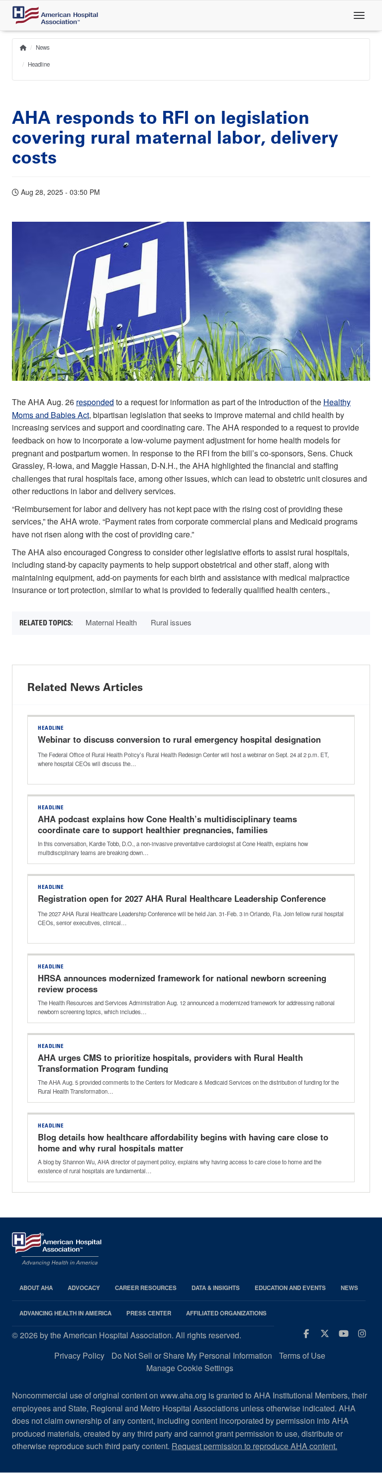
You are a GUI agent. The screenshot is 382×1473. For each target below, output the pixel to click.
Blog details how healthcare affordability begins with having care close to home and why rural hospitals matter (183, 1142)
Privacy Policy (79, 1355)
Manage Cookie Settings (189, 1368)
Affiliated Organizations (226, 1313)
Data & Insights (215, 1288)
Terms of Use (302, 1355)
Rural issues (171, 622)
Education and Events (290, 1288)
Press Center (148, 1313)
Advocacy (84, 1288)
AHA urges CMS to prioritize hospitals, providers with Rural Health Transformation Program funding (170, 1062)
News (43, 47)
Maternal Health (111, 622)
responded (95, 402)
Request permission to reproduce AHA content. (254, 1446)
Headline (39, 64)
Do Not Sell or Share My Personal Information (191, 1355)
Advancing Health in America (65, 1313)
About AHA (36, 1288)
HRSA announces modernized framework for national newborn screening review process (182, 983)
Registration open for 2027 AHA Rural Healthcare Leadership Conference (182, 898)
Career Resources (146, 1288)
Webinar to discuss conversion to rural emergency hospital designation (179, 739)
